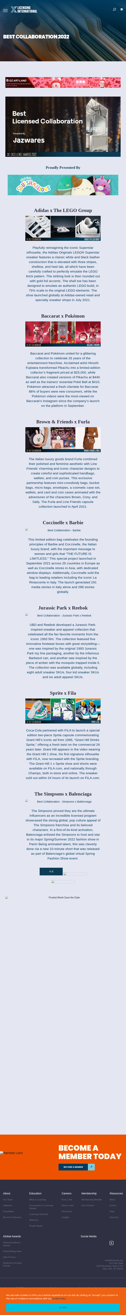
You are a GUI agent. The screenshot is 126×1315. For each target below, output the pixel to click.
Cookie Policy (59, 1298)
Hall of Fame (9, 1257)
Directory (114, 1217)
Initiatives (7, 1205)
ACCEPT (63, 1307)
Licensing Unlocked (38, 1214)
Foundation (8, 1211)
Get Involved (87, 1205)
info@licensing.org (114, 1260)
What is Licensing (37, 1199)
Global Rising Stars (12, 1251)
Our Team (8, 1199)
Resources (67, 1211)
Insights (65, 1217)
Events (113, 1205)
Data (112, 1211)
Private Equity (36, 1226)
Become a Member (73, 1167)
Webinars (33, 1220)
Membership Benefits (91, 1199)
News (112, 1199)
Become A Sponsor (12, 1217)
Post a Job (67, 1199)
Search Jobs (68, 1205)
